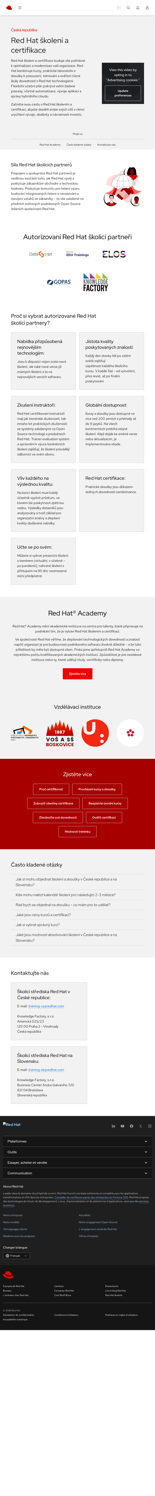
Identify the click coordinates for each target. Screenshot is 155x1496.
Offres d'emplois (88, 1236)
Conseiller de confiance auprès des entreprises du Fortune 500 (91, 1197)
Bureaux (7, 1290)
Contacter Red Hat (64, 1290)
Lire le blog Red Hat (115, 1290)
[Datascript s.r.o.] (41, 254)
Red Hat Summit (113, 1295)
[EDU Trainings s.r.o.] (77, 254)
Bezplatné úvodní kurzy (105, 803)
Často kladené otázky (79, 144)
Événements (111, 1286)
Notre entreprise (12, 1215)
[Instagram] (149, 1127)
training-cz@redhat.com (46, 1006)
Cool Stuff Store (62, 1295)
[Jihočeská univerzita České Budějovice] (130, 733)
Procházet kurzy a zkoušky (97, 789)
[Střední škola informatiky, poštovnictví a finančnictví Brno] (24, 733)
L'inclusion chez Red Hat (16, 1295)
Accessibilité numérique (15, 1319)
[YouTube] (122, 1127)
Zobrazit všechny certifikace (53, 803)
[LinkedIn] (113, 1127)
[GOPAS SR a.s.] (59, 282)
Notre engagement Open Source (98, 1222)
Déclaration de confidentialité (18, 1315)
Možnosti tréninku (77, 832)
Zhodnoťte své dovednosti (58, 817)
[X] (140, 1127)
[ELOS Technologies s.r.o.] (114, 254)
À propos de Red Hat (13, 1286)
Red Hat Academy (50, 144)
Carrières (59, 1286)
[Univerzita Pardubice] (95, 733)
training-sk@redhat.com (46, 1070)
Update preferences (123, 93)
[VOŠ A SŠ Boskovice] (60, 733)
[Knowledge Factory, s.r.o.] (96, 282)
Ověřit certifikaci (104, 817)
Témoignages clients (15, 1229)
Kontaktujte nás (106, 144)
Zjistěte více (77, 674)
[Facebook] (131, 1127)
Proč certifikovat (51, 789)
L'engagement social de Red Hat (98, 1229)
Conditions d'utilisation (66, 1315)
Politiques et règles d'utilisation (121, 1315)
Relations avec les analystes (19, 1236)
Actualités (84, 1215)
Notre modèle (11, 1222)
